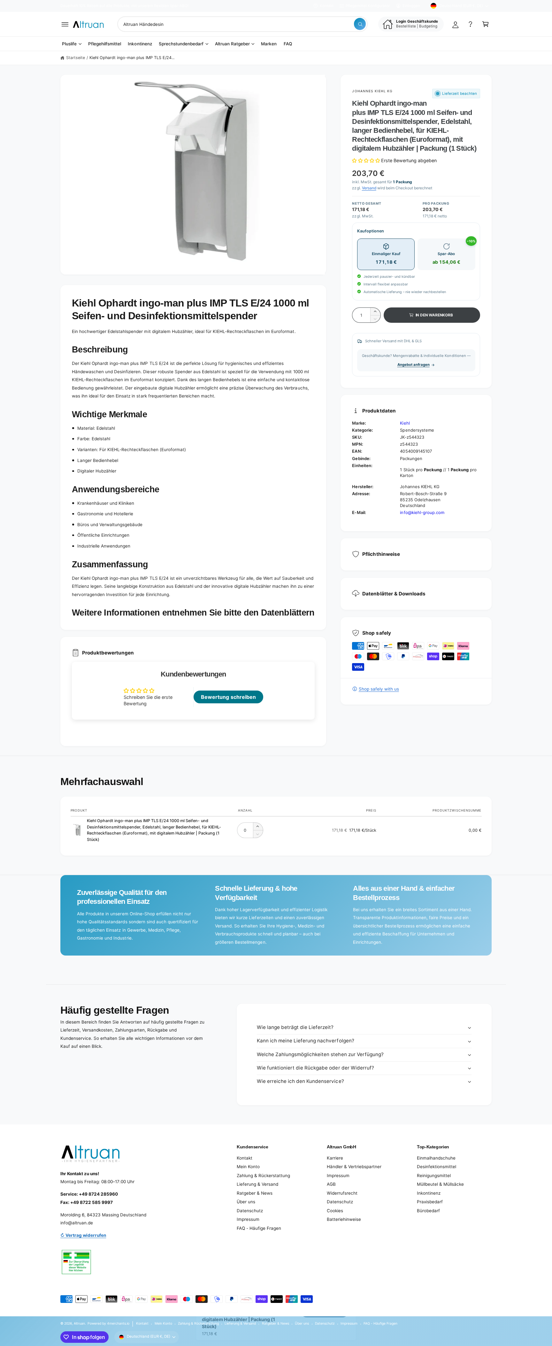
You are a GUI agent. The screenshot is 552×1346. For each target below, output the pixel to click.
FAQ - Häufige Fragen (259, 1228)
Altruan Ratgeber (232, 43)
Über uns (246, 1201)
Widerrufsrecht (342, 1193)
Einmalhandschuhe (436, 1158)
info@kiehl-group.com (422, 512)
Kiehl (405, 423)
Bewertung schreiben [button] (228, 697)
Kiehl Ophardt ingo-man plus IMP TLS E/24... (132, 57)
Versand (369, 187)
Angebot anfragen (413, 364)
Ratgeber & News (254, 1193)
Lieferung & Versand (257, 1184)
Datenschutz (250, 1210)
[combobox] (242, 24)
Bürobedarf (428, 1210)
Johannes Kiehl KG (372, 91)
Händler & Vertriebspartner (354, 1166)
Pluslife (69, 43)
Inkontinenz (429, 1193)
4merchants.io (118, 1323)
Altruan (79, 1323)
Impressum (248, 1219)
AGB (331, 1184)
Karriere (335, 1158)
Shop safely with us (379, 689)
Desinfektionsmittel (436, 1166)
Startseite (75, 57)
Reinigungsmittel (434, 1175)
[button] (65, 24)
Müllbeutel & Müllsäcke (440, 1184)
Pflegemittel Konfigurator (368, 6)
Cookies (335, 1210)
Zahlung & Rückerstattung (263, 1175)
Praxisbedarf (430, 1201)
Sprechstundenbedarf (181, 43)
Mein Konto (248, 1166)
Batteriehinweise (344, 1219)
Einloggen (411, 6)
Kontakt (327, 6)
